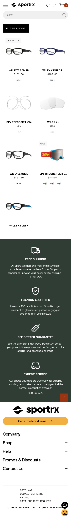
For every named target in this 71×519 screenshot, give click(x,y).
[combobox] (35, 15)
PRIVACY (25, 497)
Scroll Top (64, 398)
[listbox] (19, 80)
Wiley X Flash (18, 225)
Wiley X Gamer (19, 70)
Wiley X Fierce (52, 70)
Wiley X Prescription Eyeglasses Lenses (52, 122)
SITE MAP (26, 490)
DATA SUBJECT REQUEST (35, 501)
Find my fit (64, 512)
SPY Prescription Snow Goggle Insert (18, 122)
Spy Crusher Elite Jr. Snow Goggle (52, 174)
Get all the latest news (32, 421)
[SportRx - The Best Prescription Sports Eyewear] (23, 5)
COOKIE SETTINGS (31, 493)
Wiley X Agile (19, 174)
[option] (19, 80)
